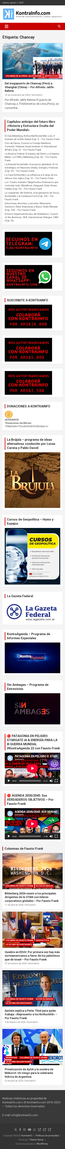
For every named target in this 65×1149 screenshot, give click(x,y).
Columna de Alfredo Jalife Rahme (24, 76)
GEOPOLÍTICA (51, 76)
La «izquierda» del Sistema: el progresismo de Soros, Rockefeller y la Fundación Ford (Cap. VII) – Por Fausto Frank (32, 196)
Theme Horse (36, 1139)
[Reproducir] (8, 780)
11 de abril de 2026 (14, 905)
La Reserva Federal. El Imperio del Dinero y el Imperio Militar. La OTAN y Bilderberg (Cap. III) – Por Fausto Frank (32, 157)
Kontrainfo (26, 1135)
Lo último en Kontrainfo (19, 944)
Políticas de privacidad (47, 1135)
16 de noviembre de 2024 (17, 95)
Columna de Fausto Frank (19, 886)
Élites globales (44, 886)
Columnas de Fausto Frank (24, 848)
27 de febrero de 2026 (16, 963)
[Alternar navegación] (6, 26)
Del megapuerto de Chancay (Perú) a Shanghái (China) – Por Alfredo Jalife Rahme (29, 87)
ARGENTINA (11, 1058)
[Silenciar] (51, 780)
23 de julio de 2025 (14, 1080)
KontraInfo (37, 95)
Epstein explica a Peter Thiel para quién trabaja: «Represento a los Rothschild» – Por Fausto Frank (31, 1014)
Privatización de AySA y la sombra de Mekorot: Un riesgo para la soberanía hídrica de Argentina (29, 1073)
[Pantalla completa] (56, 780)
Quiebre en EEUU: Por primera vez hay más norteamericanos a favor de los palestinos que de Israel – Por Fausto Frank (32, 955)
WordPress (42, 1143)
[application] (32, 768)
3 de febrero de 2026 (15, 1022)
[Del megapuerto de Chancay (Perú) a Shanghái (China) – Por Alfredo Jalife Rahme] (32, 61)
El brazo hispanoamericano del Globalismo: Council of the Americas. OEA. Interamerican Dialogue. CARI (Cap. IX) (31, 217)
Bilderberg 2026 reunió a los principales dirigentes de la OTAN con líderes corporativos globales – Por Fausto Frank (32, 897)
